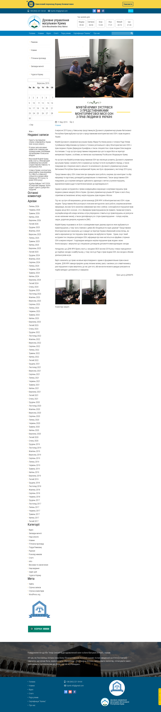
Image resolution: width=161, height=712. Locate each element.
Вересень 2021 (35, 371)
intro (30, 561)
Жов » (31, 131)
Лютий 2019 (33, 479)
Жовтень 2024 (34, 259)
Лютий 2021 (33, 395)
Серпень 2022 (34, 346)
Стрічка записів (35, 587)
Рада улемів (66, 33)
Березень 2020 (35, 434)
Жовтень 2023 (34, 297)
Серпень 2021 (34, 374)
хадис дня (33, 572)
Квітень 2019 (34, 472)
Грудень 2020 (34, 402)
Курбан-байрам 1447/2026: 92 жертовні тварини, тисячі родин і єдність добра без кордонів (39, 186)
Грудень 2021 (34, 364)
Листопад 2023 (35, 294)
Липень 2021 (34, 378)
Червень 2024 (34, 269)
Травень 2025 (34, 241)
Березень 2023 (35, 322)
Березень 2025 (35, 248)
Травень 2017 (34, 514)
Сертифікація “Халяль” (82, 33)
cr (130, 10)
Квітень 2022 (34, 357)
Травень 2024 (34, 273)
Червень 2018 (34, 497)
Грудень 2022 (34, 332)
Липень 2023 (34, 308)
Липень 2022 (34, 350)
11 (39, 103)
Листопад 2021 (35, 367)
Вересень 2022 (35, 343)
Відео (49, 33)
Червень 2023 (34, 311)
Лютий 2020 (33, 437)
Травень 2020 (34, 427)
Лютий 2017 (33, 521)
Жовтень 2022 (34, 339)
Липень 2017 (34, 507)
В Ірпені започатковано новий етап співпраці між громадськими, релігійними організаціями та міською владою (39, 151)
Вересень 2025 (35, 234)
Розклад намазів (35, 554)
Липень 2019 (34, 462)
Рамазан (34, 42)
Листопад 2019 (35, 448)
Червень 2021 (34, 381)
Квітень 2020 (34, 430)
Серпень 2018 (34, 493)
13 (48, 103)
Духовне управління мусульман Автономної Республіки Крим (34, 22)
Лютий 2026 (33, 224)
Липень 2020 (34, 420)
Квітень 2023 (34, 318)
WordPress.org (34, 594)
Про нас (96, 33)
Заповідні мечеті (37, 66)
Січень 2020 (33, 441)
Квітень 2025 (34, 245)
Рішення (32, 551)
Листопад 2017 (35, 504)
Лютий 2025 (33, 252)
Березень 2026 (35, 220)
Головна (32, 33)
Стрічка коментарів (36, 591)
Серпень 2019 (34, 458)
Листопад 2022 (35, 336)
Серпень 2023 (34, 304)
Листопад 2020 (35, 406)
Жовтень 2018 (34, 490)
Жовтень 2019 (34, 451)
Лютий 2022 (33, 360)
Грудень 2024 (34, 255)
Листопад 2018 (35, 486)
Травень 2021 (34, 385)
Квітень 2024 (34, 276)
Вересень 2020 (35, 413)
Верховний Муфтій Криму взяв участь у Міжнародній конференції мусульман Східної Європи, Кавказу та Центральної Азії (39, 163)
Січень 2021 (33, 399)
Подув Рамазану (35, 547)
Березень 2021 (35, 392)
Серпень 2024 (34, 262)
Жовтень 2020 (34, 409)
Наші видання (34, 568)
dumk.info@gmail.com (59, 11)
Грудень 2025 (34, 227)
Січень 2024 (33, 287)
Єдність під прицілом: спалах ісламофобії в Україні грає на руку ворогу (40, 142)
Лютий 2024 (33, 283)
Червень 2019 (34, 465)
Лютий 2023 (33, 325)
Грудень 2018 (34, 483)
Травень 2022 (34, 353)
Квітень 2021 (34, 388)
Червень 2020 (34, 423)
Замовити (128, 4)
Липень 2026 (34, 206)
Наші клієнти (34, 537)
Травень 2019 (34, 469)
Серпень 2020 (34, 416)
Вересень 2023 (35, 301)
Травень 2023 (34, 315)
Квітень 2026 (34, 217)
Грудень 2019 (34, 444)
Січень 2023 (33, 329)
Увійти (31, 584)
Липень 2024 (34, 266)
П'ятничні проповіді (36, 544)
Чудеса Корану (37, 74)
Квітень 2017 (34, 518)
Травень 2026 (34, 213)
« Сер (31, 125)
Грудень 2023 (34, 290)
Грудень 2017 (34, 500)
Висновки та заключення (38, 565)
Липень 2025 (34, 238)
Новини (41, 33)
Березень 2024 (35, 280)
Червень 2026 (34, 210)
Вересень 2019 (35, 455)
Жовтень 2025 (34, 231)
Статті (56, 33)
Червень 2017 (34, 511)
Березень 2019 (35, 476)
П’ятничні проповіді (38, 58)
